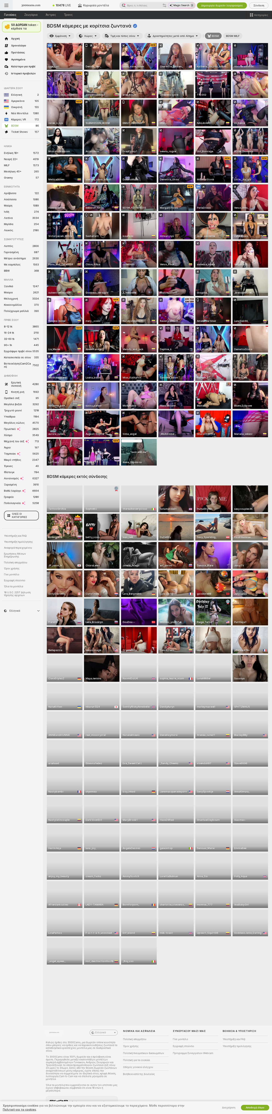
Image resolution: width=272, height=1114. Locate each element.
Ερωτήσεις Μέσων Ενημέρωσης (15, 555)
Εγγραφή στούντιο (14, 580)
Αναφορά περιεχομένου (18, 547)
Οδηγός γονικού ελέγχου (138, 1067)
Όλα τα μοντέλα (13, 586)
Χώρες (88, 35)
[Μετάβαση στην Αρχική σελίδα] (31, 5)
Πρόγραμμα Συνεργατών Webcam (193, 1053)
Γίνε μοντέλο (11, 574)
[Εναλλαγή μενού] (6, 5)
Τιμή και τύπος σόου (122, 35)
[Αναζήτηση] (164, 5)
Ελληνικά (100, 1032)
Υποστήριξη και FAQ (15, 535)
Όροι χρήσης (12, 568)
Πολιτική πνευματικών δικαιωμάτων (143, 1053)
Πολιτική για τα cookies (136, 1060)
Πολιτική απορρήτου (15, 562)
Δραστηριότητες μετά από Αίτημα (173, 35)
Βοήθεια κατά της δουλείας (139, 1074)
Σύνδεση (258, 5)
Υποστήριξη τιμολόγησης (18, 541)
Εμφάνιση (61, 35)
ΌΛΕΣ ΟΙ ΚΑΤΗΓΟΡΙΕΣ (19, 516)
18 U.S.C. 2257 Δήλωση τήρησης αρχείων (17, 594)
